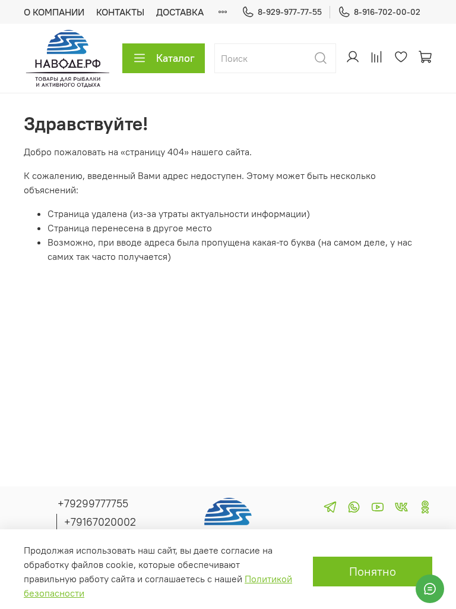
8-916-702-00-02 (387, 12)
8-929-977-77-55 (290, 12)
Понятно (372, 571)
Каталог (175, 58)
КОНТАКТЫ (120, 12)
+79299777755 (93, 503)
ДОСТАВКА (180, 12)
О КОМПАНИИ (54, 12)
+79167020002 (100, 522)
